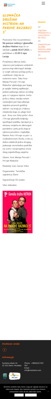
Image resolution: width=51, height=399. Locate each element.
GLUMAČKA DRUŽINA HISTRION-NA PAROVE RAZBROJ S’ (17, 24)
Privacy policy (31, 395)
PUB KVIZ (42, 59)
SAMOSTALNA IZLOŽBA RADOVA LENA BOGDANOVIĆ (44, 48)
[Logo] (9, 4)
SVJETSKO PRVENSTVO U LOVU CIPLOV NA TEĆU (44, 34)
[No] (48, 391)
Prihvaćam (19, 395)
